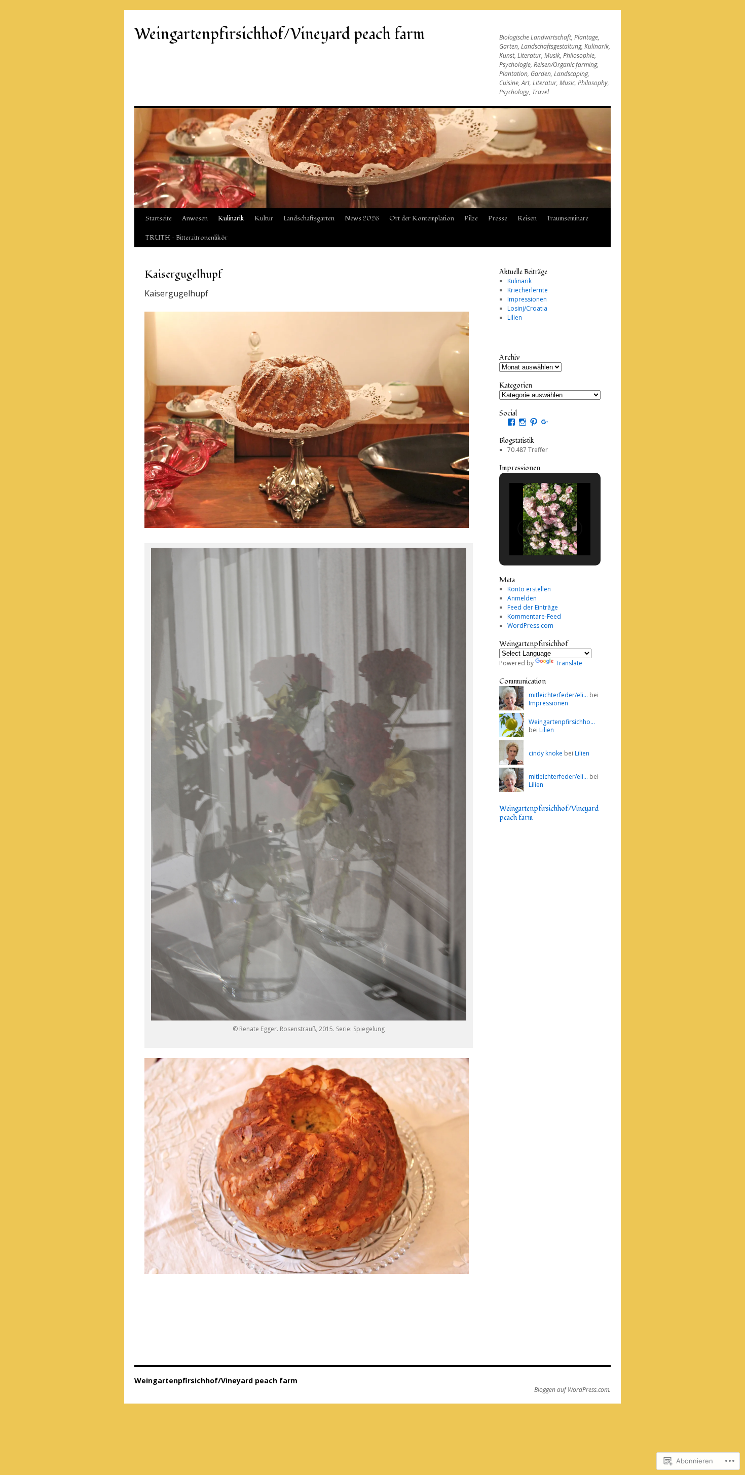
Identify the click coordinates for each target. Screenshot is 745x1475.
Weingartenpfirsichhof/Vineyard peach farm (279, 34)
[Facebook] (511, 422)
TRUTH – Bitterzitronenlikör (186, 237)
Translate (568, 663)
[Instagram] (522, 422)
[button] (526, 528)
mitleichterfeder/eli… (558, 695)
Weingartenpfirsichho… (562, 721)
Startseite (158, 218)
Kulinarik (231, 218)
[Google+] (545, 422)
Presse (497, 218)
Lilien (514, 317)
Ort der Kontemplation (421, 218)
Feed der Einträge (532, 607)
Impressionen (527, 299)
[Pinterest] (534, 422)
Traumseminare (567, 218)
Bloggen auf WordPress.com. (572, 1390)
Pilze (471, 218)
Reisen (527, 218)
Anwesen (195, 218)
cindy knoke (546, 753)
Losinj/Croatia (527, 308)
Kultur (263, 218)
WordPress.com (530, 625)
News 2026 (362, 218)
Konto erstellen (529, 589)
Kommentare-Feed (534, 616)
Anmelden (522, 598)
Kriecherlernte (527, 290)
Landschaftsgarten (308, 218)
